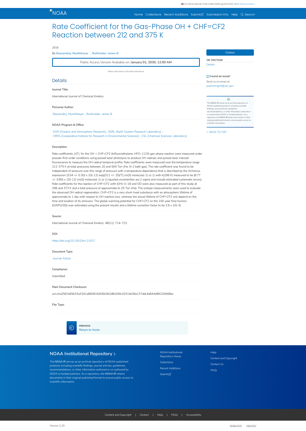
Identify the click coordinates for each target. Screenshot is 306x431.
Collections (153, 14)
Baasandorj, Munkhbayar (72, 53)
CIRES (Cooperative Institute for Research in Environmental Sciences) (96, 136)
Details (210, 64)
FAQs (214, 370)
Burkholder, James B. (105, 53)
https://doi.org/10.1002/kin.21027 (73, 241)
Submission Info (218, 14)
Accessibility (193, 415)
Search (250, 14)
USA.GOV (251, 425)
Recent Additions (176, 14)
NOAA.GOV (236, 425)
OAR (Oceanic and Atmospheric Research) (79, 132)
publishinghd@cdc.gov (220, 86)
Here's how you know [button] (244, 4)
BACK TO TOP (217, 132)
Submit (196, 14)
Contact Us (217, 364)
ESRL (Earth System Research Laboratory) (134, 132)
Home (138, 14)
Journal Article (62, 258)
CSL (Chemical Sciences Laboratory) (164, 136)
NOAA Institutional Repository (81, 354)
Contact (144, 415)
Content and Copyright (224, 358)
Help (234, 14)
